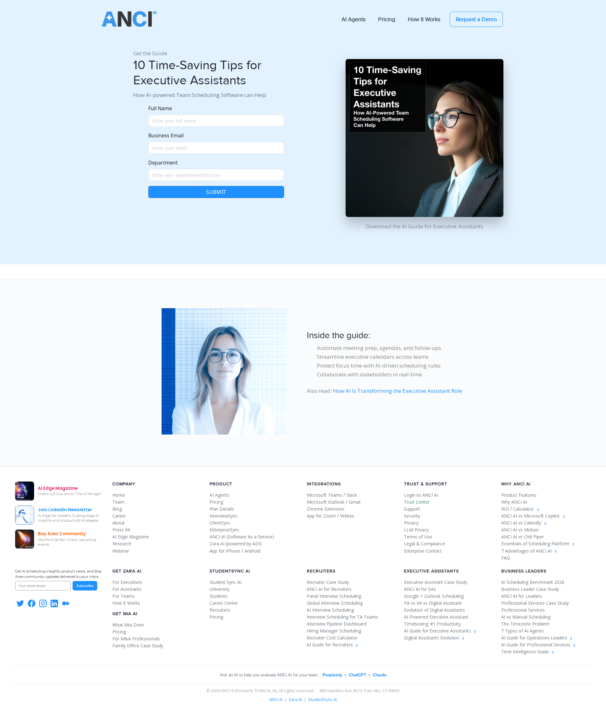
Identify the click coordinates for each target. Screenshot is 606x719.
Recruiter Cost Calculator (332, 638)
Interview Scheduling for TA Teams (342, 617)
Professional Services (523, 610)
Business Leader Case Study (530, 589)
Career (119, 516)
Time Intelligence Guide (525, 652)
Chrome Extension (325, 509)
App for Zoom (321, 516)
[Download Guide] (538, 509)
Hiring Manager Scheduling (334, 631)
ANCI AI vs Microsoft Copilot (530, 516)
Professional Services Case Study (535, 603)
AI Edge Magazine (130, 537)
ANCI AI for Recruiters (329, 589)
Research (121, 544)
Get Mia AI (124, 613)
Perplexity (332, 675)
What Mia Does (128, 625)
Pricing (386, 19)
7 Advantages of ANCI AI (527, 551)
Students (219, 596)
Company (123, 484)
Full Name (160, 108)
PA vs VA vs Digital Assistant (433, 603)
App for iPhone (225, 551)
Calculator (523, 509)
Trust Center (417, 502)
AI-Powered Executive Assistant (436, 617)
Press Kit (121, 530)
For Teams (123, 596)
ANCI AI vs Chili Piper (522, 537)
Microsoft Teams (324, 495)
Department (163, 162)
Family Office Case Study (137, 646)
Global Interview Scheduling (335, 603)
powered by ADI (243, 544)
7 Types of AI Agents (522, 631)
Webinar (120, 551)
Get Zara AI (126, 571)
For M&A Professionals (136, 639)
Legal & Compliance (424, 544)
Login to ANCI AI (421, 495)
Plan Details (222, 509)
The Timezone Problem (525, 624)
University (219, 589)
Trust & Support (425, 484)
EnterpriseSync (225, 530)
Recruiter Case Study (328, 582)
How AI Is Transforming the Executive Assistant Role (397, 390)
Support (412, 509)
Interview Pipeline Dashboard (336, 624)
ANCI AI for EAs (420, 589)
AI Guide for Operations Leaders (534, 638)
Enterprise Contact (423, 551)
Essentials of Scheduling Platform (536, 544)
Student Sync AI (225, 582)
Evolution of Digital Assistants (434, 610)
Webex (347, 516)
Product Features (519, 495)
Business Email (166, 135)
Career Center (224, 603)
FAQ (505, 558)
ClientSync (220, 523)
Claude (379, 675)
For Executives (127, 582)
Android (252, 551)
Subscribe (84, 586)
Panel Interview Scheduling (334, 596)
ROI (505, 509)
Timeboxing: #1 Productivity (432, 624)
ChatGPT (357, 675)
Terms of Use (418, 537)
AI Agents (353, 19)
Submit (216, 192)
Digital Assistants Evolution (432, 638)
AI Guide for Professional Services (536, 645)
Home (118, 495)
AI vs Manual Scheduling (525, 617)
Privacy (411, 523)
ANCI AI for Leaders (521, 596)
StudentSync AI (230, 571)
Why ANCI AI (514, 502)
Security (412, 516)
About (118, 523)
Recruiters (220, 610)
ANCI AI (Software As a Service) (242, 537)
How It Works (424, 19)
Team (118, 502)
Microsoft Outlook (325, 502)
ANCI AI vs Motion (520, 530)
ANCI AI (275, 699)
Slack (352, 495)
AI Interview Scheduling (330, 610)
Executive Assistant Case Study (435, 582)
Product (221, 484)
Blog (117, 509)
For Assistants (126, 589)
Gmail (354, 502)
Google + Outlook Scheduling (434, 596)
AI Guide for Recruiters (330, 645)
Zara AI (217, 544)
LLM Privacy (416, 530)
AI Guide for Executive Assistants (438, 631)
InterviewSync (224, 516)
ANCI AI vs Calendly (521, 523)
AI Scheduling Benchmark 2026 (532, 582)
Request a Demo (476, 19)
